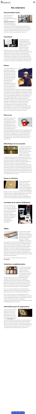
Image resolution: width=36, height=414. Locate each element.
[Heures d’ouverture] (13, 412)
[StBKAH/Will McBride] (17, 46)
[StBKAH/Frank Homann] (31, 22)
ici (18, 27)
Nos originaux (7, 259)
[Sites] (16, 412)
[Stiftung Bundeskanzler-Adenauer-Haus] (5, 2)
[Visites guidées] (23, 412)
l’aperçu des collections (9, 21)
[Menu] (34, 2)
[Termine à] (19, 412)
